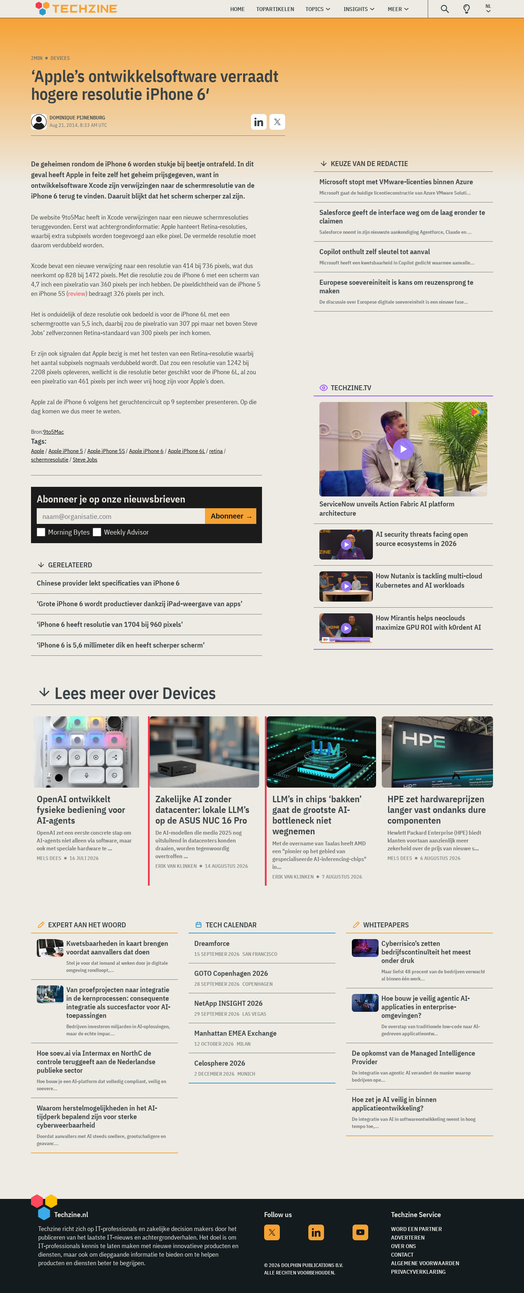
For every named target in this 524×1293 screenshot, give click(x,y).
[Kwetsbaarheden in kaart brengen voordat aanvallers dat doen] (50, 956)
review (77, 293)
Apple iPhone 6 (146, 450)
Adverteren (408, 1237)
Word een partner (416, 1228)
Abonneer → (232, 516)
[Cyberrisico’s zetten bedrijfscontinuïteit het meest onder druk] (365, 960)
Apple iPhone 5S (106, 450)
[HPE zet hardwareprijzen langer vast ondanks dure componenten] (437, 752)
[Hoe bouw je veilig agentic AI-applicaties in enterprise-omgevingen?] (365, 1015)
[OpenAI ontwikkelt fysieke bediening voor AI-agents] (86, 752)
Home (237, 8)
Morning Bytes (69, 532)
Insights (356, 8)
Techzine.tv (351, 387)
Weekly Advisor (126, 532)
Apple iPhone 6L (186, 450)
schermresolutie (49, 459)
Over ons (403, 1246)
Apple (37, 450)
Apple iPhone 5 (65, 450)
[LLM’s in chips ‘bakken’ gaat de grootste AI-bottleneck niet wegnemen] (321, 752)
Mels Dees (49, 858)
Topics (314, 8)
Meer (395, 8)
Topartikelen (275, 8)
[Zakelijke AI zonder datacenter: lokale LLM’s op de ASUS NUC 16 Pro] (204, 752)
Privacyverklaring (418, 1271)
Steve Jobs (85, 459)
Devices (60, 58)
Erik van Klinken (176, 866)
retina (216, 450)
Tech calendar (231, 924)
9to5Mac (53, 431)
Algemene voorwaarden (425, 1263)
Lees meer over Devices (135, 693)
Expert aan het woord (87, 924)
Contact (402, 1254)
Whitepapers (386, 924)
